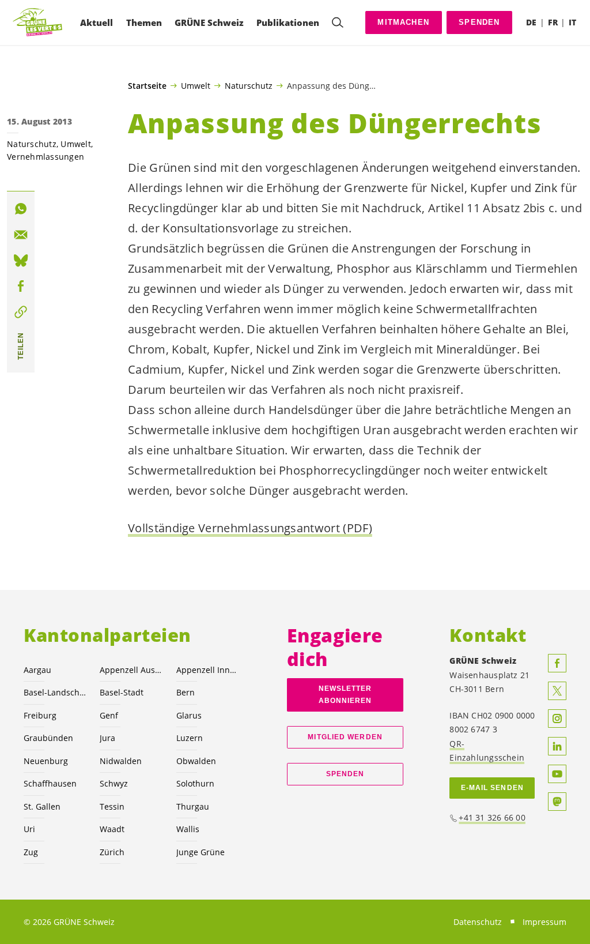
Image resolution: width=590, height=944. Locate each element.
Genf (109, 715)
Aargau (37, 669)
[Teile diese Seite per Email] (20, 234)
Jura (107, 737)
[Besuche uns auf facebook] (557, 663)
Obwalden (196, 760)
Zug (31, 852)
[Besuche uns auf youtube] (557, 774)
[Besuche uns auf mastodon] (557, 801)
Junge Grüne (200, 852)
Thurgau (192, 806)
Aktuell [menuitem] (96, 22)
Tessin (112, 806)
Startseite (147, 86)
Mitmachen (403, 22)
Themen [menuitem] (144, 22)
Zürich (112, 852)
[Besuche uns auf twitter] (557, 691)
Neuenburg (46, 760)
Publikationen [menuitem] (287, 22)
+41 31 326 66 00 (492, 817)
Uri (29, 828)
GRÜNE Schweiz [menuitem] (209, 22)
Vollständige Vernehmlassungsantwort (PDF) (250, 528)
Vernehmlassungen (45, 156)
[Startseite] (38, 23)
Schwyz (114, 783)
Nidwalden (121, 760)
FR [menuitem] (553, 22)
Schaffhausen (50, 783)
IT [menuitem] (572, 22)
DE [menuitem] (531, 22)
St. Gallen (42, 806)
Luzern (189, 737)
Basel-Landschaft (55, 692)
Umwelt (195, 85)
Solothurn (195, 783)
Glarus (189, 715)
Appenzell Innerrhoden (207, 669)
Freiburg (40, 715)
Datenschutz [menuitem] (477, 921)
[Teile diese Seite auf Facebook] (20, 286)
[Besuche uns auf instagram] (557, 718)
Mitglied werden (345, 737)
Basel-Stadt (121, 692)
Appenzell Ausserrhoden (131, 669)
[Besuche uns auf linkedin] (557, 746)
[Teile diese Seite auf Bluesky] (20, 260)
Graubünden (48, 737)
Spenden (479, 22)
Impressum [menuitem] (544, 921)
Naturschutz (249, 85)
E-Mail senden (492, 788)
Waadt (112, 828)
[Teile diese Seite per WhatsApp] (20, 208)
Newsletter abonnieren (345, 695)
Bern (185, 692)
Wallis (187, 828)
